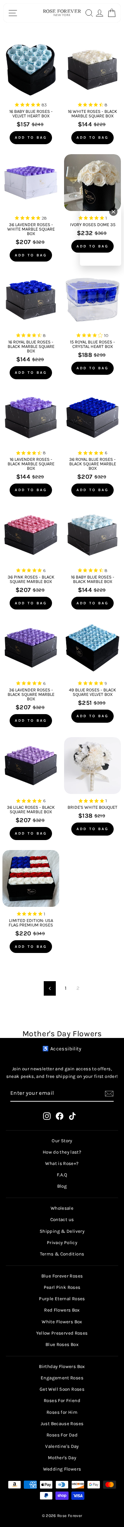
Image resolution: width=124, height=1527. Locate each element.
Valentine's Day (62, 1446)
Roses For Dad (62, 1435)
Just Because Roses (62, 1423)
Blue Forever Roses (62, 1276)
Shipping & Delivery (62, 1231)
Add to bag (31, 137)
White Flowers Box (62, 1321)
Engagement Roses (62, 1377)
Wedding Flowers (62, 1469)
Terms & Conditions (62, 1253)
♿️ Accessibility (62, 1049)
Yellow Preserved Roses (61, 1333)
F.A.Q (62, 1174)
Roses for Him (62, 1412)
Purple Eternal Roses (62, 1298)
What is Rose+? (62, 1163)
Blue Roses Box (62, 1344)
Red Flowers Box (62, 1310)
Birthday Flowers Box (62, 1366)
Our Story (62, 1140)
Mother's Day (62, 1457)
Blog (62, 1186)
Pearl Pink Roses (62, 1287)
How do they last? (62, 1152)
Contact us (62, 1219)
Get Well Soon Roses (62, 1389)
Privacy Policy (62, 1242)
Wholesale (62, 1208)
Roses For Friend (62, 1400)
